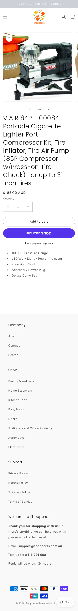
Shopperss (32, 603)
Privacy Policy (18, 473)
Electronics (16, 447)
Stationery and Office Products (30, 428)
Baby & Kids (16, 409)
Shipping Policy (19, 492)
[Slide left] (30, 109)
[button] (5, 16)
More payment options (39, 243)
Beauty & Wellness (21, 381)
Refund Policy (18, 483)
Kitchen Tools (18, 400)
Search (13, 355)
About (12, 336)
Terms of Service (20, 501)
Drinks (12, 419)
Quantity (8, 198)
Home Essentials (20, 390)
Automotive (16, 437)
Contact (14, 345)
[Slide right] (48, 109)
